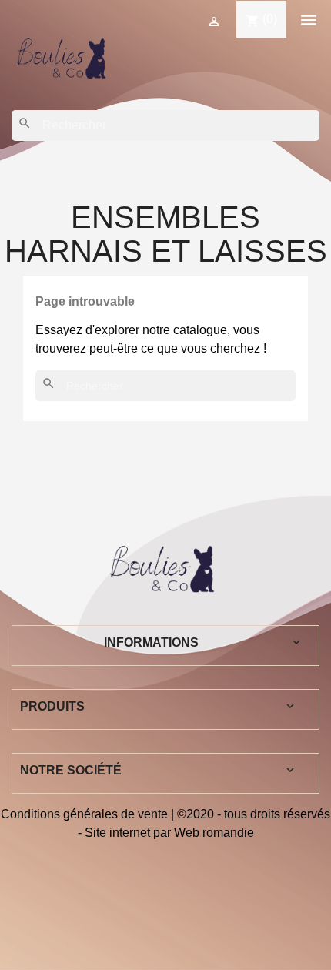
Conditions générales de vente (84, 814)
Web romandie (214, 832)
